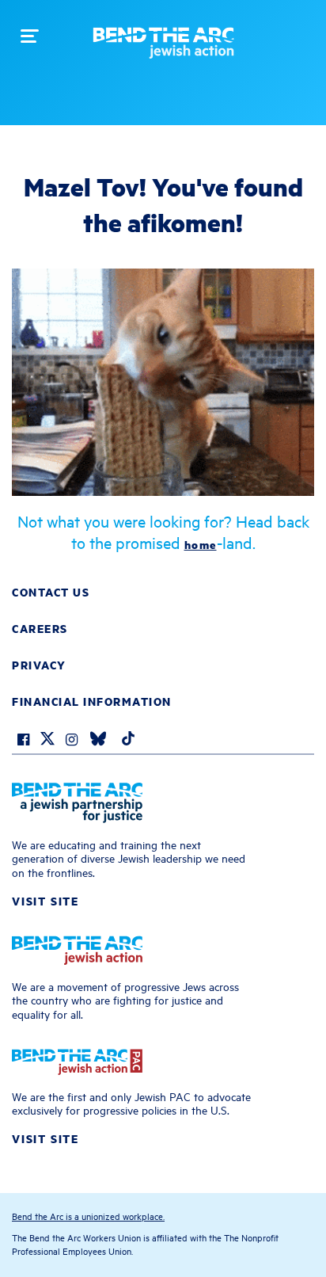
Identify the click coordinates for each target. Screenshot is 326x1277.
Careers (40, 628)
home (200, 544)
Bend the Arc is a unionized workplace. (88, 1215)
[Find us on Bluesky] (98, 741)
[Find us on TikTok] (128, 741)
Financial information (92, 701)
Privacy (39, 664)
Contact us (50, 591)
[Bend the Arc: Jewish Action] (163, 48)
